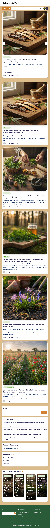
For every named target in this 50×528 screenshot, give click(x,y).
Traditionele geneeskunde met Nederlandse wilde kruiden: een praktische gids (24, 424)
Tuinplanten (6, 254)
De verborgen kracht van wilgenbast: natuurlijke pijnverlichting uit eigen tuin (23, 420)
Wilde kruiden (7, 57)
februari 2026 (37, 512)
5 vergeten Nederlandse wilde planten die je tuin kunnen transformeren (22, 432)
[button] (8, 71)
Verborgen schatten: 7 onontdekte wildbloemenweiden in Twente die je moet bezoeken (23, 436)
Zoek (5, 407)
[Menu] (47, 2)
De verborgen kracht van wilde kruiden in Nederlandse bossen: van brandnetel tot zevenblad (25, 428)
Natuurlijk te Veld (10, 3)
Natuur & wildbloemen (9, 385)
